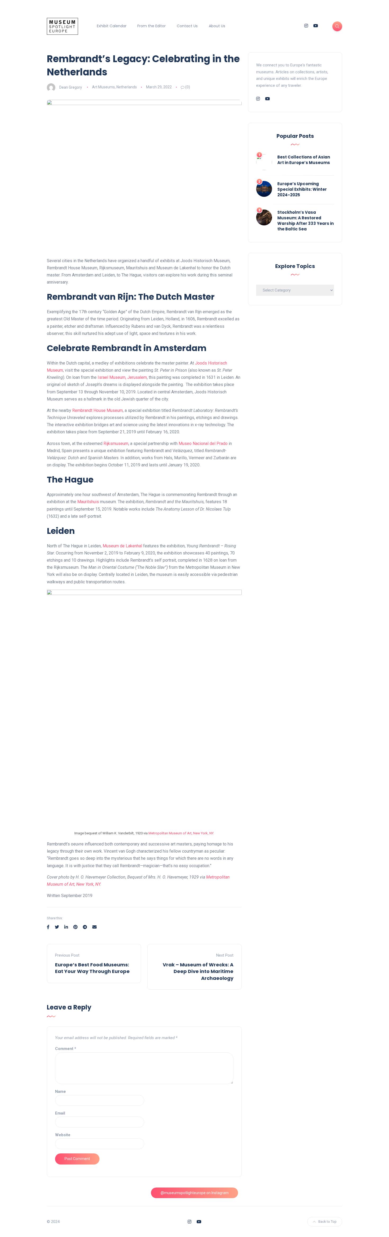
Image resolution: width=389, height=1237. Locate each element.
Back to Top (327, 1222)
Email (60, 1113)
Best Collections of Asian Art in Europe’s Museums (303, 159)
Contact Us (187, 26)
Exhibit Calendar (111, 26)
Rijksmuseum (115, 443)
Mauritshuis (88, 501)
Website (62, 1135)
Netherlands (126, 87)
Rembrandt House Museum (97, 410)
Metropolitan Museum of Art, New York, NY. (181, 833)
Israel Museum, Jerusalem (122, 377)
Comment (65, 1048)
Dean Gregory (70, 87)
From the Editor (151, 26)
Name (60, 1091)
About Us (217, 26)
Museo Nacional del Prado (203, 443)
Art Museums (103, 87)
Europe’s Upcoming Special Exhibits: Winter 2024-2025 (302, 189)
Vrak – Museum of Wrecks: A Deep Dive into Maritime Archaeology (198, 971)
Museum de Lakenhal (122, 545)
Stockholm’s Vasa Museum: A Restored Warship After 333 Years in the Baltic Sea (305, 221)
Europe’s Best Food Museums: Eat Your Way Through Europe (92, 968)
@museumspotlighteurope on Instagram (195, 1193)
